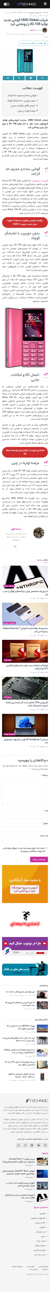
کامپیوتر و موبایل (35, 13)
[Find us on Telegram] (32, 1145)
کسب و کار (41, 1241)
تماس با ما (34, 1269)
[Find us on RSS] (18, 1145)
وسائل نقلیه (40, 1245)
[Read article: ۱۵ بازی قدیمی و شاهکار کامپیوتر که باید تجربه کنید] (42, 1005)
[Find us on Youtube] (38, 1145)
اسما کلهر (33, 30)
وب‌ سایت (44, 835)
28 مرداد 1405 (29, 1068)
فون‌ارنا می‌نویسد (40, 180)
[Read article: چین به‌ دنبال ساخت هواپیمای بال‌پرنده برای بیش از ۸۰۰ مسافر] (42, 1041)
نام (45, 810)
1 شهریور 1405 (33, 598)
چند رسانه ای (39, 1254)
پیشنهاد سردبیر (9, 586)
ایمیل (44, 823)
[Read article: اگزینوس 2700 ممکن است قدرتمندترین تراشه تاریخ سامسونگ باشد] (25, 688)
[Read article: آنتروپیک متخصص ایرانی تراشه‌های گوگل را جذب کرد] (25, 577)
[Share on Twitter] (19, 78)
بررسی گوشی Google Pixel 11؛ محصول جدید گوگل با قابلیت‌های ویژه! (19, 1160)
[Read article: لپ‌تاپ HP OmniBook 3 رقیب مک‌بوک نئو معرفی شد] (25, 725)
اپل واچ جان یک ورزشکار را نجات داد (20, 992)
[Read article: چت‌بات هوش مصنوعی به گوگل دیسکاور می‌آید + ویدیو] (42, 1077)
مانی (41, 598)
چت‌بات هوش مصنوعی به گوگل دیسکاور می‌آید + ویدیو (21, 1075)
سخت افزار (7, 660)
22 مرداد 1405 (29, 1009)
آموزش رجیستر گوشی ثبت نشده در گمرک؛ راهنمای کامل (20, 1184)
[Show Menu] (45, 4)
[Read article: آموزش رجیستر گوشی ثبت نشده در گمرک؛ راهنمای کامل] (42, 1186)
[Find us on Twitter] (45, 1145)
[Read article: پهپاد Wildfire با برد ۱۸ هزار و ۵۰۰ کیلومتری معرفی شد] (42, 1029)
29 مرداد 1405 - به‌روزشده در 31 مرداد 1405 (21, 995)
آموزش (42, 1227)
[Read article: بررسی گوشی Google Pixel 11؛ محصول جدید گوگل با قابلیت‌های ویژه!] (42, 1162)
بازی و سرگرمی (39, 1250)
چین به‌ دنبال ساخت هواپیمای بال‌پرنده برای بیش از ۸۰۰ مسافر (18, 1039)
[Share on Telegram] (30, 78)
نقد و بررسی (40, 1222)
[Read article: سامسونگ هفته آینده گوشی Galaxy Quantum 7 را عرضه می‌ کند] (25, 614)
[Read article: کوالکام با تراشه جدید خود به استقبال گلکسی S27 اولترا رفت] (25, 651)
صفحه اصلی (43, 1266)
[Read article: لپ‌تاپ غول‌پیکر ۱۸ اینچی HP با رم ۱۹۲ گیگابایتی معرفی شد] (42, 1065)
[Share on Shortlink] (42, 78)
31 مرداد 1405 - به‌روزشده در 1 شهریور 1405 (21, 1080)
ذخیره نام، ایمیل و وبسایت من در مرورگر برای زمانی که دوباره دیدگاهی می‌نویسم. (24, 850)
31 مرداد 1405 (29, 1032)
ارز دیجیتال (40, 1232)
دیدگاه (44, 775)
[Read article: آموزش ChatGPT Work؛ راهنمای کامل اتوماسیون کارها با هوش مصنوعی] (42, 1174)
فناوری (42, 1213)
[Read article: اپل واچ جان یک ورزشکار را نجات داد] (42, 994)
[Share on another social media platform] (8, 78)
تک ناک (45, 13)
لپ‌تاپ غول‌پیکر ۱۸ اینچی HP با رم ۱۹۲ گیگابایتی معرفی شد (20, 1063)
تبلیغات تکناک (17, 1266)
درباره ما (45, 1269)
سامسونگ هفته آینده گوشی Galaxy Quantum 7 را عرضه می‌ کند (19, 1051)
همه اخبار (30, 1266)
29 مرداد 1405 (29, 1044)
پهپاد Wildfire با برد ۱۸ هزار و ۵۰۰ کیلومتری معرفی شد (21, 1027)
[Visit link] (25, 884)
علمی (43, 1236)
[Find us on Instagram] (25, 1145)
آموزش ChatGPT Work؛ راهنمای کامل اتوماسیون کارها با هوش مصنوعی (18, 1172)
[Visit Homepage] (26, 4)
